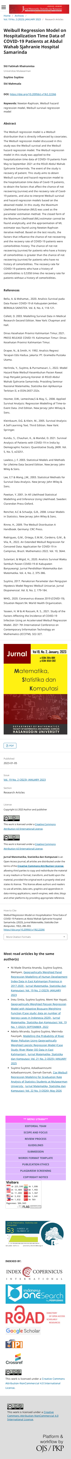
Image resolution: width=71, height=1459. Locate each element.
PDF (11, 745)
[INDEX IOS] (35, 1303)
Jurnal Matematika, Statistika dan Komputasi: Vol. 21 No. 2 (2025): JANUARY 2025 (38, 1058)
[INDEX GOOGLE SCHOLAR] (23, 1334)
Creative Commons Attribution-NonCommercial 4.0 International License (35, 1383)
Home (7, 15)
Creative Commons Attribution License (40, 866)
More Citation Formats (18, 937)
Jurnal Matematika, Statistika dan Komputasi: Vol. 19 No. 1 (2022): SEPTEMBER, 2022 (39, 1022)
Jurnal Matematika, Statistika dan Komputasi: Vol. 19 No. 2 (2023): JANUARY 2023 (38, 990)
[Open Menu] (3, 7)
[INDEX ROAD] (35, 1324)
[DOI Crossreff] (34, 1279)
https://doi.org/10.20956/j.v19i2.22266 (33, 94)
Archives (19, 15)
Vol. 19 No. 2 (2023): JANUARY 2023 (22, 19)
